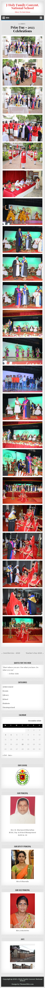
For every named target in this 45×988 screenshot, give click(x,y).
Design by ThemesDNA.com (23, 984)
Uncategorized (9, 707)
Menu (7, 17)
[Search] (41, 17)
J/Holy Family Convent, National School (22, 6)
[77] (16, 966)
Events (23, 24)
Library (6, 695)
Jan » (10, 755)
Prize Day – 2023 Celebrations (22, 29)
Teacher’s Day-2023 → (35, 653)
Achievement (8, 687)
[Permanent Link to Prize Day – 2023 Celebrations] (22, 47)
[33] (26, 966)
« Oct (5, 755)
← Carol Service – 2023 (10, 653)
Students (6, 703)
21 (23, 744)
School (5, 699)
